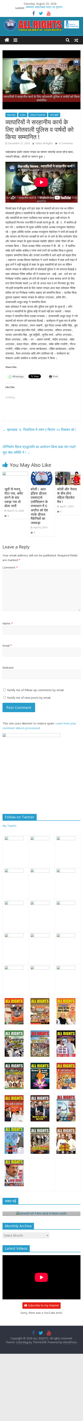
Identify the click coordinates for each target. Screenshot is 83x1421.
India (22, 115)
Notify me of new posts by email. (29, 697)
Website (8, 667)
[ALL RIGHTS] (7, 40)
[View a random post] (76, 40)
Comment (10, 567)
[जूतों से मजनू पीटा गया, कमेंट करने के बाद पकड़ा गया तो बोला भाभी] (15, 474)
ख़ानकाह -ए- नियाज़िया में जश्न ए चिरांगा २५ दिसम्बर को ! (39, 429)
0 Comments (65, 143)
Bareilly (11, 115)
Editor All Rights (44, 143)
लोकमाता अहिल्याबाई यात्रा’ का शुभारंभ (44, 8)
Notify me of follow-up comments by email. (35, 690)
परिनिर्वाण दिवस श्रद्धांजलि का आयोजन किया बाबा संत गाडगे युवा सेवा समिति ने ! (39, 449)
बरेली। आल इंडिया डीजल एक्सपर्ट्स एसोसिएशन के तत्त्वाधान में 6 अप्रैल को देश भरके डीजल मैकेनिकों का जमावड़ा (39, 506)
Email (7, 645)
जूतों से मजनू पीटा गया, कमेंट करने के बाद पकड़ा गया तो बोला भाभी (13, 497)
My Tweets (9, 826)
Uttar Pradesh (37, 115)
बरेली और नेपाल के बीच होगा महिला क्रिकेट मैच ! (67, 495)
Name (8, 623)
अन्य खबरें (54, 115)
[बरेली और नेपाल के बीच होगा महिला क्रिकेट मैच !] (67, 474)
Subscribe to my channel (43, 1305)
